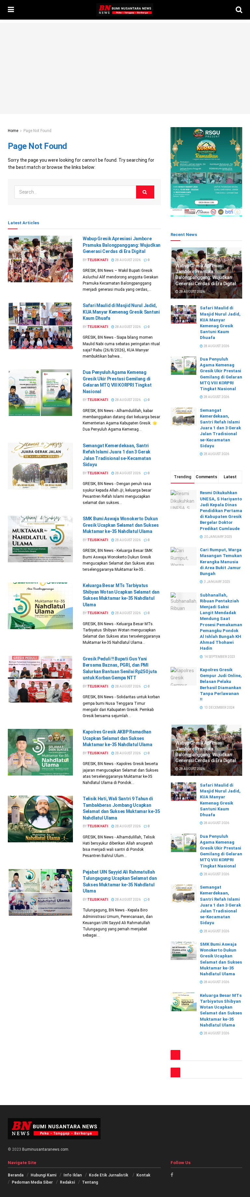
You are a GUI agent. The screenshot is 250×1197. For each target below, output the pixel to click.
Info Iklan (72, 1175)
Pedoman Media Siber (32, 1182)
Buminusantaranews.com (45, 1149)
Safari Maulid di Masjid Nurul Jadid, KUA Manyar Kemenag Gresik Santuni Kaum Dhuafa (121, 312)
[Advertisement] (125, 68)
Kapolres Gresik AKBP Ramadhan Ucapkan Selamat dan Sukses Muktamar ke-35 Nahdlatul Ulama (117, 738)
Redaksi (67, 1182)
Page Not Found (37, 130)
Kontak (143, 1175)
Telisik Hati (97, 260)
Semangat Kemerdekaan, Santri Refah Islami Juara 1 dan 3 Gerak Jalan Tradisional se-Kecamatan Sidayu (220, 428)
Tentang (90, 1182)
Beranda (15, 1175)
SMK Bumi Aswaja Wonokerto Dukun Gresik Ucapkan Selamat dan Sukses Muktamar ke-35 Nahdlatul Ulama (121, 525)
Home (13, 130)
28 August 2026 (127, 260)
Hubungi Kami (43, 1175)
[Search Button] (145, 192)
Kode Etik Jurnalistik (109, 1175)
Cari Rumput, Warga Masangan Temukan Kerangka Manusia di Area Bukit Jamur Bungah (221, 561)
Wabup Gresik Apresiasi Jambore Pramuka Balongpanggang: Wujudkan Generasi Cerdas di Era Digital (121, 245)
